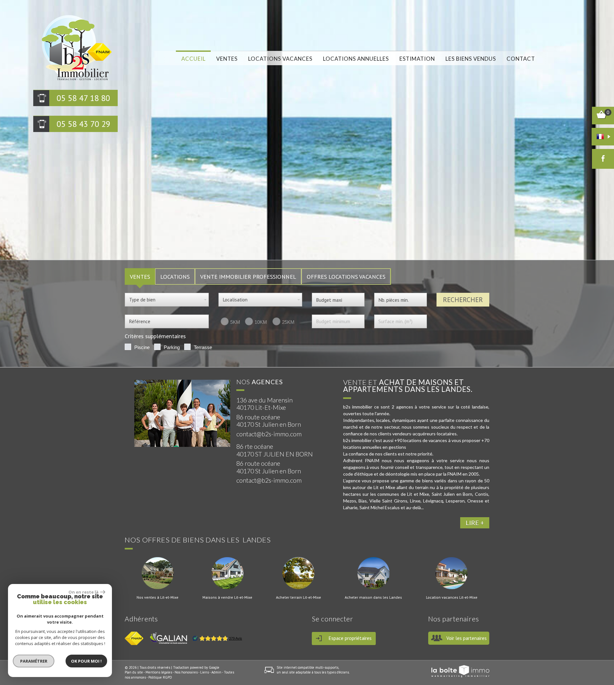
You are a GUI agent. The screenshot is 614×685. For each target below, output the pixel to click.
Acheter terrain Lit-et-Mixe (298, 597)
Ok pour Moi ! (86, 661)
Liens (204, 672)
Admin (216, 672)
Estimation (417, 58)
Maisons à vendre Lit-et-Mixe (227, 597)
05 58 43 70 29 (83, 124)
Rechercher (463, 299)
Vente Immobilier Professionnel (248, 276)
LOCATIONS (175, 276)
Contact (521, 58)
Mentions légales (159, 672)
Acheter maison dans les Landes (373, 597)
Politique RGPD (160, 677)
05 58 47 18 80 (83, 98)
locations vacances (280, 58)
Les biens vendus (470, 58)
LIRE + (475, 522)
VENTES (140, 276)
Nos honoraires (186, 672)
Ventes (227, 58)
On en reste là (83, 592)
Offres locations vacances (346, 276)
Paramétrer (33, 661)
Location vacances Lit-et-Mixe (451, 597)
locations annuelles (356, 58)
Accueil (193, 58)
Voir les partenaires (466, 638)
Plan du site (134, 672)
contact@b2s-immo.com (269, 434)
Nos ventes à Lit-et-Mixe (157, 597)
